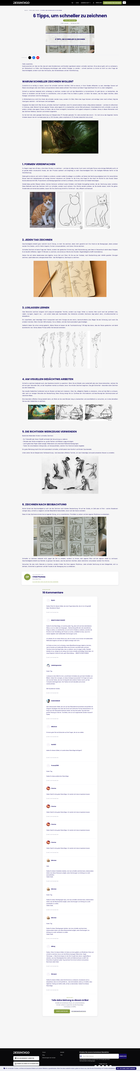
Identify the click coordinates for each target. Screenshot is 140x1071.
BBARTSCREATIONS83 (58, 620)
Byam (53, 600)
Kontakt (62, 1052)
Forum (44, 1052)
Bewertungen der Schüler (48, 1057)
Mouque (54, 974)
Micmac (53, 860)
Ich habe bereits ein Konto (78, 1011)
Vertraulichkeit (83, 1060)
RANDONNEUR (55, 701)
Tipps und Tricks (34, 10)
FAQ (61, 1055)
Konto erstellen (62, 1011)
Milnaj (53, 946)
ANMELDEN (98, 2)
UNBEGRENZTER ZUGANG (112, 3)
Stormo (53, 788)
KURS (77, 2)
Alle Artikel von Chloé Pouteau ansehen (45, 581)
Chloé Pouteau (38, 577)
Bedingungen (91, 1060)
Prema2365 (55, 765)
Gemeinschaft (85, 2)
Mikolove (54, 726)
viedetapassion (56, 665)
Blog (26, 10)
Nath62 (53, 744)
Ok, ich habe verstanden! (126, 1068)
